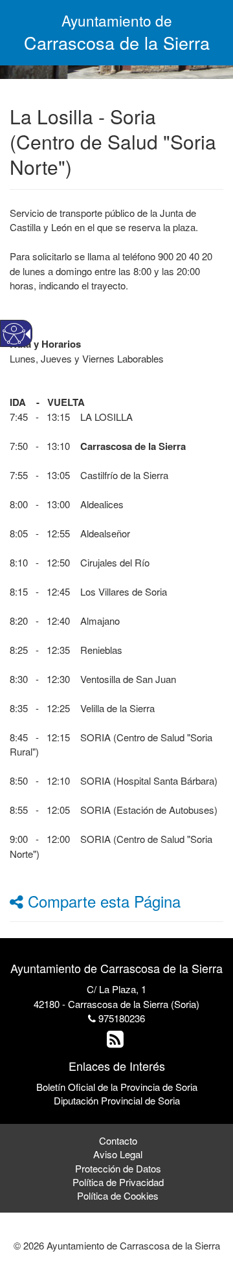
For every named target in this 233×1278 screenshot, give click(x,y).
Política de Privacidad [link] (118, 1182)
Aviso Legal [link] (117, 1154)
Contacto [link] (118, 1140)
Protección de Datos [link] (118, 1168)
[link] (117, 1042)
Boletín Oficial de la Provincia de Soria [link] (116, 1086)
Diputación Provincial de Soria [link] (117, 1100)
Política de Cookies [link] (118, 1195)
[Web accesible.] (14, 333)
